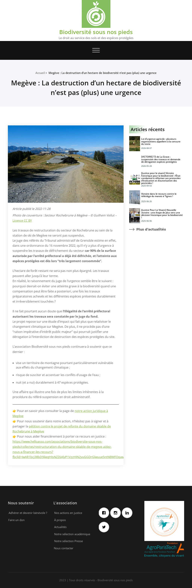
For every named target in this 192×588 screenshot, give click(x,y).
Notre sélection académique (72, 534)
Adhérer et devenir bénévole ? (28, 513)
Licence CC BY (22, 221)
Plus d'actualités (151, 229)
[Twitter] (104, 527)
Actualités (60, 527)
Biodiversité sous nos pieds (96, 32)
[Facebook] (104, 512)
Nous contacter (63, 548)
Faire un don (16, 520)
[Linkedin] (128, 512)
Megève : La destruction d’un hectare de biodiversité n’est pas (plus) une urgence (103, 73)
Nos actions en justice (68, 513)
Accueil (40, 73)
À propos (60, 520)
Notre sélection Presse (68, 541)
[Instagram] (116, 512)
